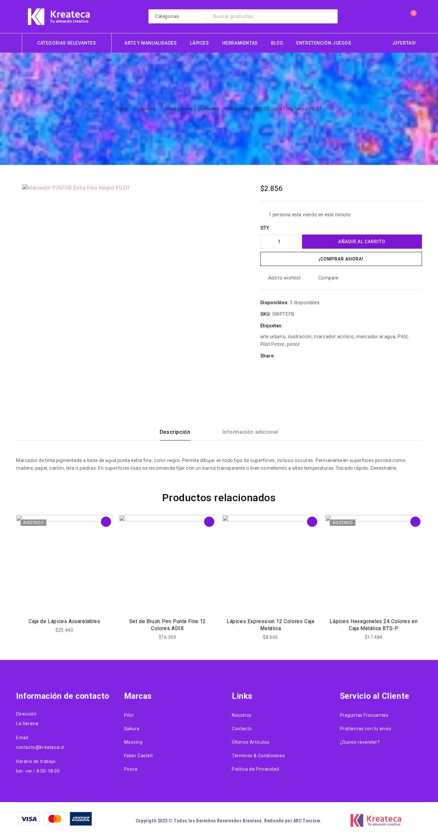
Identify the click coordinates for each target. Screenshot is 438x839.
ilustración (300, 336)
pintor (293, 344)
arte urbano (273, 336)
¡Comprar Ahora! (341, 258)
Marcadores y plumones (193, 108)
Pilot (403, 336)
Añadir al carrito (361, 241)
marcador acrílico (334, 336)
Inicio (122, 108)
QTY (264, 227)
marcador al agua (376, 336)
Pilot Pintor (272, 344)
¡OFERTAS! (404, 43)
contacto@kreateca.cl (40, 747)
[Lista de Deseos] (397, 16)
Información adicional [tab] (251, 432)
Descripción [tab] (175, 432)
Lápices (146, 108)
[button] (235, 197)
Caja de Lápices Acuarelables (64, 621)
